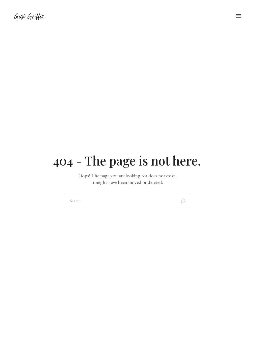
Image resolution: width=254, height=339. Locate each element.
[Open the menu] (238, 16)
